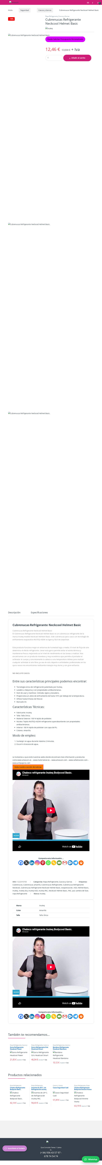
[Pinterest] (42, 862)
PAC (69, 890)
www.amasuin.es (24, 760)
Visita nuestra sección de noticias (28, 767)
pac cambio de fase (80, 890)
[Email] (59, 862)
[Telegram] (75, 862)
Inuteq (42, 893)
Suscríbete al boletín (16, 1148)
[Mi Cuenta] (93, 2)
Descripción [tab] (14, 612)
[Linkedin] (31, 862)
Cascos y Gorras (44, 10)
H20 (75, 887)
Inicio (10, 10)
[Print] (81, 862)
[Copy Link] (53, 862)
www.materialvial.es (41, 760)
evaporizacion (67, 887)
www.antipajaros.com (21, 763)
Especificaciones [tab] (39, 612)
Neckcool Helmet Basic (58, 890)
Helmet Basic (83, 887)
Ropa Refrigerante (51, 16)
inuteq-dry (23, 890)
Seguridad (24, 10)
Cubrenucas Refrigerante (51, 885)
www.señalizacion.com (78, 760)
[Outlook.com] (70, 862)
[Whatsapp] (48, 862)
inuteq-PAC (43, 890)
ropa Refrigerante (20, 893)
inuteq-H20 (33, 890)
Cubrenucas (18, 885)
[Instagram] (37, 862)
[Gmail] (64, 862)
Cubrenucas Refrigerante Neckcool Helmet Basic (40, 887)
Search (88, 2)
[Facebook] (20, 862)
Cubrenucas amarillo (31, 885)
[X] (26, 862)
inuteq (15, 890)
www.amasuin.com (59, 760)
